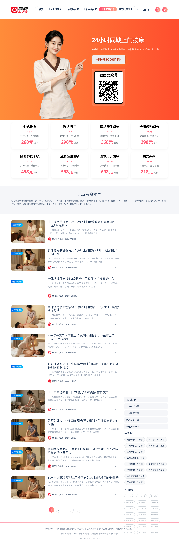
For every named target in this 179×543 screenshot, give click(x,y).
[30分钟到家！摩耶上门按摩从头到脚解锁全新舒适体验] (116, 495)
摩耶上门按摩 (57, 239)
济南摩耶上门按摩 (135, 470)
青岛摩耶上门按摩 (156, 439)
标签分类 (94, 533)
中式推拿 (142, 502)
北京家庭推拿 (108, 9)
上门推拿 (154, 496)
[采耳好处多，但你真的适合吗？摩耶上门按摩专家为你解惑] (116, 438)
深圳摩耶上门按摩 (156, 445)
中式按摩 (129, 502)
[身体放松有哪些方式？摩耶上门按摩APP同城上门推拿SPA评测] (116, 267)
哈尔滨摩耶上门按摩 (135, 476)
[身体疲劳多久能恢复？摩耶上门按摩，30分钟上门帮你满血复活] (116, 324)
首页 (41, 9)
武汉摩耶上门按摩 (156, 470)
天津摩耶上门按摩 (135, 482)
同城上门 (129, 514)
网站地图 (115, 533)
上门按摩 (141, 496)
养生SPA (154, 502)
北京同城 (142, 508)
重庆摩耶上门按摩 (156, 464)
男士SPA (154, 526)
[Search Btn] (157, 9)
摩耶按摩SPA (125, 9)
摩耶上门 (129, 526)
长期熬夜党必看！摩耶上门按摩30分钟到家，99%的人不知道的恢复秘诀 (83, 450)
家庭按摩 (129, 520)
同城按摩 (142, 514)
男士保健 (129, 532)
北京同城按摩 (72, 9)
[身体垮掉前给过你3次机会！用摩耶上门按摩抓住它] (116, 296)
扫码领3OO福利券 (108, 59)
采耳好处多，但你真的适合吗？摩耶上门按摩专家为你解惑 (83, 422)
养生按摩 (129, 508)
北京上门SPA (54, 9)
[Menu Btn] (165, 9)
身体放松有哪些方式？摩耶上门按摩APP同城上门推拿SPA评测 (83, 252)
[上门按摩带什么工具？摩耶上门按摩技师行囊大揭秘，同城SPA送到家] (116, 239)
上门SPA (129, 496)
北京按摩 (154, 508)
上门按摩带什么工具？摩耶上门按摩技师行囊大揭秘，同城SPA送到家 (83, 223)
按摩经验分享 (104, 533)
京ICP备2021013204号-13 (90, 538)
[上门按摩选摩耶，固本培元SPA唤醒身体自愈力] (116, 409)
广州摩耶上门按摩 (135, 445)
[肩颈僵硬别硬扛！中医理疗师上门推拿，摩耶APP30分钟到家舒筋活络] (116, 381)
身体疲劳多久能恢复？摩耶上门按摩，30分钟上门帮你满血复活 (83, 309)
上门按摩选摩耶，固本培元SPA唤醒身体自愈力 (78, 392)
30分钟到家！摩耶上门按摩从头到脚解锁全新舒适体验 (83, 477)
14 (72, 510)
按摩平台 (142, 520)
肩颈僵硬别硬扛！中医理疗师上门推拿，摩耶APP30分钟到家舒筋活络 (83, 365)
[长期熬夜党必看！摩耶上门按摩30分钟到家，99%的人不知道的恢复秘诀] (116, 466)
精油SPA (154, 532)
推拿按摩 (154, 520)
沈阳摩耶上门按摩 (135, 464)
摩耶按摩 (142, 526)
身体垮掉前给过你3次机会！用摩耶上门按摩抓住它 (81, 279)
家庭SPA (154, 514)
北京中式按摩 (90, 9)
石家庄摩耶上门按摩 (135, 457)
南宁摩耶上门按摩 (135, 439)
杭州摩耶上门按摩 (135, 451)
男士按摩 (142, 532)
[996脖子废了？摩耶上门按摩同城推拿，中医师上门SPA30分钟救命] (116, 352)
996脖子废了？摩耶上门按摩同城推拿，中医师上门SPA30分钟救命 (81, 337)
